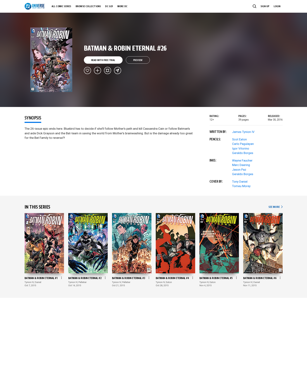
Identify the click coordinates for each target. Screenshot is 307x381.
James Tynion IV (243, 132)
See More (275, 207)
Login (277, 6)
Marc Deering (241, 165)
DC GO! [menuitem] (109, 6)
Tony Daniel (239, 181)
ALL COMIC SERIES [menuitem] (61, 6)
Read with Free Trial (103, 60)
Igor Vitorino (240, 148)
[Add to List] (97, 70)
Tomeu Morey (241, 186)
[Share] (117, 70)
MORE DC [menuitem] (122, 6)
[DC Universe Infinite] (34, 6)
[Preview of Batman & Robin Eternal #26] (51, 60)
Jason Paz (239, 169)
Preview (138, 60)
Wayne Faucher (242, 160)
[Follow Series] (107, 70)
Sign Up (265, 6)
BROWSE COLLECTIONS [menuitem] (88, 6)
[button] (254, 6)
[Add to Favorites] (87, 70)
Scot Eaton (239, 139)
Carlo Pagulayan (243, 144)
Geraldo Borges (242, 153)
